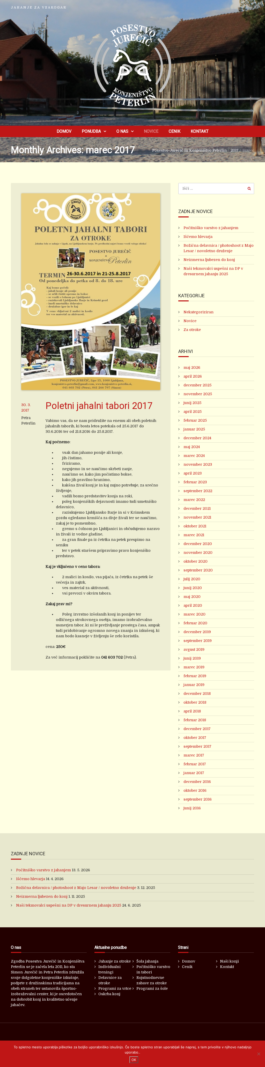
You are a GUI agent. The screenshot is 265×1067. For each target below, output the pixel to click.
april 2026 (192, 376)
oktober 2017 (194, 738)
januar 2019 (193, 685)
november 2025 (197, 394)
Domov (64, 131)
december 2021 (197, 508)
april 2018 (192, 711)
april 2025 (192, 411)
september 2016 (197, 799)
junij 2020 (192, 588)
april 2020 (192, 605)
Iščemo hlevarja (197, 237)
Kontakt (200, 131)
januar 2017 (193, 773)
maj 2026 (191, 367)
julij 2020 (191, 579)
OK (133, 1060)
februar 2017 (194, 764)
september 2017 (197, 746)
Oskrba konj (109, 994)
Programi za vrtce (114, 988)
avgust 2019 (193, 649)
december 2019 (197, 632)
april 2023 (192, 473)
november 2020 (197, 552)
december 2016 (197, 782)
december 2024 (197, 438)
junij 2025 (192, 403)
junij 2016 (192, 808)
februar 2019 (194, 676)
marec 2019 (193, 667)
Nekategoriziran (198, 312)
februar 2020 (195, 623)
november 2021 (197, 517)
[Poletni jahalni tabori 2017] (90, 291)
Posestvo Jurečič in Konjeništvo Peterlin (189, 150)
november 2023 (197, 464)
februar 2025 (195, 420)
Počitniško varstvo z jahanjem (210, 228)
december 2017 (197, 729)
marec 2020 (194, 614)
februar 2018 (194, 720)
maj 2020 (192, 597)
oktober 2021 (194, 526)
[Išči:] (216, 188)
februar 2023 (195, 482)
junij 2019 (192, 658)
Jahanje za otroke (114, 961)
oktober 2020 (195, 561)
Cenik (174, 131)
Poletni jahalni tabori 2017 (99, 405)
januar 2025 (194, 429)
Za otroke (192, 330)
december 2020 (197, 544)
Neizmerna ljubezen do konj (209, 260)
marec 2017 (193, 755)
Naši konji (229, 961)
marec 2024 (194, 456)
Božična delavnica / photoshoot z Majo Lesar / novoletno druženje (76, 888)
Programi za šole (152, 988)
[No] (258, 1053)
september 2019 (197, 641)
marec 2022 (194, 500)
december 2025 (197, 385)
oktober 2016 (195, 790)
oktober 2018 (194, 702)
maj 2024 (191, 447)
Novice (151, 131)
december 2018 (197, 693)
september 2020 (198, 570)
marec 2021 (193, 535)
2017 (235, 150)
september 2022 (197, 491)
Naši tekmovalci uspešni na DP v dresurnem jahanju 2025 (68, 905)
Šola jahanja (147, 961)
